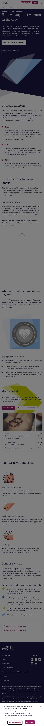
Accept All (29, 722)
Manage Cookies (15, 722)
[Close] (40, 706)
